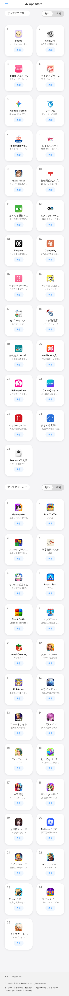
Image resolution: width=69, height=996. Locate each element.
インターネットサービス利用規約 (18, 987)
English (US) (17, 977)
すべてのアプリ (16, 13)
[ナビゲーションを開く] (6, 4)
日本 (6, 977)
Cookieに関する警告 (13, 990)
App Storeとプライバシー (47, 987)
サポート (29, 990)
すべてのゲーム (16, 486)
